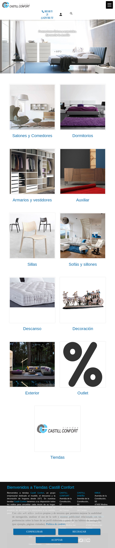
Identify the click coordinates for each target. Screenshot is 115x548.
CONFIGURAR (34, 531)
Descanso (32, 328)
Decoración (83, 328)
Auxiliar (82, 200)
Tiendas (57, 457)
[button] (61, 14)
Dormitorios (82, 135)
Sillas (32, 264)
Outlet (82, 393)
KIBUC (98, 493)
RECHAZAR (79, 531)
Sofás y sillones (83, 264)
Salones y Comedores (32, 135)
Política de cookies (55, 524)
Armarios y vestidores (32, 200)
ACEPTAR (57, 539)
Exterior (32, 393)
